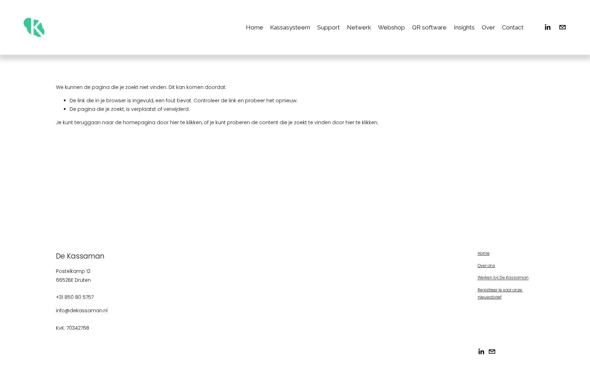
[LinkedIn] (547, 27)
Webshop (391, 27)
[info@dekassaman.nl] (562, 27)
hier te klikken (186, 122)
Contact (512, 27)
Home (254, 27)
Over (488, 27)
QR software (429, 27)
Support (328, 27)
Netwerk (359, 27)
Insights (464, 27)
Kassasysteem (290, 27)
